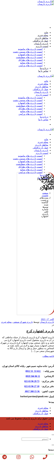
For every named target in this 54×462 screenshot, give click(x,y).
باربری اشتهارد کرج (40, 331)
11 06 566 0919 (33, 376)
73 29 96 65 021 (31, 381)
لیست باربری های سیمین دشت (27, 52)
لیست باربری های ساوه (31, 63)
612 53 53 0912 (33, 371)
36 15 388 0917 (32, 391)
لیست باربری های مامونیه (30, 49)
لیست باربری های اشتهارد (30, 54)
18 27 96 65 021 (31, 386)
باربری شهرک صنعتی (23, 322)
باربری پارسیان (47, 322)
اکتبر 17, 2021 (47, 319)
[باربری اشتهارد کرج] (31, 314)
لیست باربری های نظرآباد (30, 60)
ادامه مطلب (48, 356)
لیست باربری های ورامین (30, 65)
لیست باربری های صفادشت (29, 57)
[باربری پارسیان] (45, 76)
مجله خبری (6, 322)
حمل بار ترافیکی (40, 413)
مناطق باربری (41, 410)
